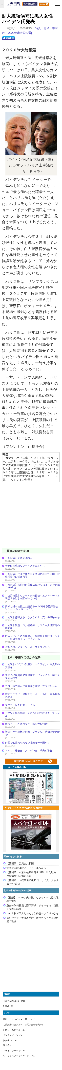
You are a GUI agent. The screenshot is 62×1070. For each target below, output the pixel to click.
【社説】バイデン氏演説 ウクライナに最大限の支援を (32, 666)
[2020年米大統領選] (19, 32)
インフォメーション (12, 1035)
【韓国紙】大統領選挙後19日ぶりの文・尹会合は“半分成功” (32, 586)
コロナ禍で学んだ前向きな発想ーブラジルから (31, 686)
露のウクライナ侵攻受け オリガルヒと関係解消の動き (32, 695)
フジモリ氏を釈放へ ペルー (21, 705)
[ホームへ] (21, 4)
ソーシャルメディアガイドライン (19, 1056)
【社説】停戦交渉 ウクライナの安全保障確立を (32, 617)
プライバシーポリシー (14, 1050)
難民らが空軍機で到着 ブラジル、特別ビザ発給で (32, 733)
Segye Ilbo (8, 1006)
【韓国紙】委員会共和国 (18, 557)
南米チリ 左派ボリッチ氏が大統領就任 (27, 723)
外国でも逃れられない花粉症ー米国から (27, 742)
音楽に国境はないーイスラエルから (25, 565)
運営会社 (7, 1045)
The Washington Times (14, 1001)
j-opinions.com (10, 1040)
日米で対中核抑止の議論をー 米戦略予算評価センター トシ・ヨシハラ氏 (31, 608)
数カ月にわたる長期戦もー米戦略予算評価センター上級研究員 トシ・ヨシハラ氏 (32, 637)
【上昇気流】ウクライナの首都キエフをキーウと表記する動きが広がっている (32, 597)
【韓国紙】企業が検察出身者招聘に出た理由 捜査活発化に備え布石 (32, 575)
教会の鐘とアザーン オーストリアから (27, 647)
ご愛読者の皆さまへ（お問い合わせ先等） (23, 1024)
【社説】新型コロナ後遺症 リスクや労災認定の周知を (32, 627)
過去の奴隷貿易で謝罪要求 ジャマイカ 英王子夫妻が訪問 (32, 677)
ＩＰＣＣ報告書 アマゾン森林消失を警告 (28, 750)
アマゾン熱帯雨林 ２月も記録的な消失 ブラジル (32, 714)
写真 (38, 28)
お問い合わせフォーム (14, 1030)
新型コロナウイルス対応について (19, 1019)
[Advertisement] (31, 517)
